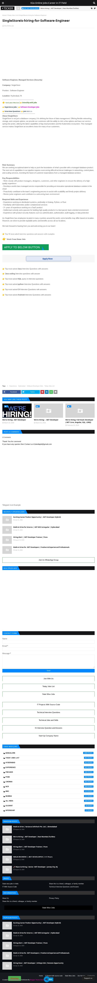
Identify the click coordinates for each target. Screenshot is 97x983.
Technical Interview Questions (48, 712)
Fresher (46, 772)
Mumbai (46, 796)
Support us (88, 978)
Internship (46, 810)
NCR (46, 786)
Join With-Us (48, 679)
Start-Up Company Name (48, 736)
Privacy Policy (54, 898)
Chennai (46, 782)
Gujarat (46, 806)
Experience (13, 386)
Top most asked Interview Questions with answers (26, 269)
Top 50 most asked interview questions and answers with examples (30, 234)
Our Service (81, 976)
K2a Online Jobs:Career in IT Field (48, 2)
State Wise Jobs (48, 694)
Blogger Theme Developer (38, 980)
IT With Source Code (9, 887)
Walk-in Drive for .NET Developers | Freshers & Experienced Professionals (41, 547)
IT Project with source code (54, 976)
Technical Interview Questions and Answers (64, 887)
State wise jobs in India (10, 884)
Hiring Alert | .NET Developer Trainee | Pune (55, 8)
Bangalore (46, 753)
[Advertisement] (48, 34)
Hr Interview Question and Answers (48, 728)
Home (4, 15)
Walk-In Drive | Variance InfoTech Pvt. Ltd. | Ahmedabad (35, 827)
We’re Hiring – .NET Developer (46, 420)
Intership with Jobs (29, 103)
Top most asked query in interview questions (24, 279)
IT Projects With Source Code (48, 705)
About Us (5, 898)
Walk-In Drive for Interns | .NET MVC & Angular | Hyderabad (36, 527)
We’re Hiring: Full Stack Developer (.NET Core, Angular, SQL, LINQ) (79, 421)
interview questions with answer (22, 274)
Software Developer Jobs (29, 107)
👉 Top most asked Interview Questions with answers (26, 284)
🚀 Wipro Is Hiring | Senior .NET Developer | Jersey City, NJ (35, 867)
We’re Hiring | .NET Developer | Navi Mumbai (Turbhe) (34, 837)
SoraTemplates (15, 980)
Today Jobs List (13, 15)
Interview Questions (13, 111)
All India (46, 801)
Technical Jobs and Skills (48, 720)
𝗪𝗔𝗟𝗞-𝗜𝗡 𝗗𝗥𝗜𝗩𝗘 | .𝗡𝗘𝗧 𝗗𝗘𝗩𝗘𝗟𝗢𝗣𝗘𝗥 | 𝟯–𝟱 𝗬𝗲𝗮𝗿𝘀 (33, 857)
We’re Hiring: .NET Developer (14, 420)
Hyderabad (21, 386)
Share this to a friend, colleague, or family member (66, 884)
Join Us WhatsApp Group (48, 560)
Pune (46, 777)
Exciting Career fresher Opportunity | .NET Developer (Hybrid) (37, 517)
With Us (27, 111)
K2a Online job (9, 26)
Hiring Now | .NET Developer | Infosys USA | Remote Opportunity (38, 963)
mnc (46, 791)
